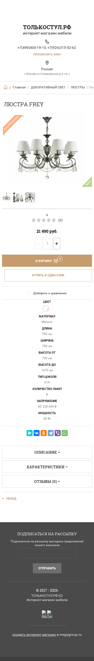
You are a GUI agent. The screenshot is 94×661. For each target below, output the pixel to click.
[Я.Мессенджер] (30, 433)
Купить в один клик (48, 275)
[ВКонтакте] (37, 433)
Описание (45, 452)
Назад (11, 498)
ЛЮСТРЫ (78, 87)
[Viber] (58, 433)
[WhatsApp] (65, 433)
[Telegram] (51, 433)
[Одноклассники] (44, 433)
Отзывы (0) (45, 481)
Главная (19, 87)
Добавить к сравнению (50, 293)
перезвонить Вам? (47, 54)
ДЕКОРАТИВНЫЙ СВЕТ (48, 87)
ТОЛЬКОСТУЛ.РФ (47, 27)
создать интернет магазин (34, 635)
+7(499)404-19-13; (32, 48)
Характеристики (45, 466)
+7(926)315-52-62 (61, 48)
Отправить (47, 568)
